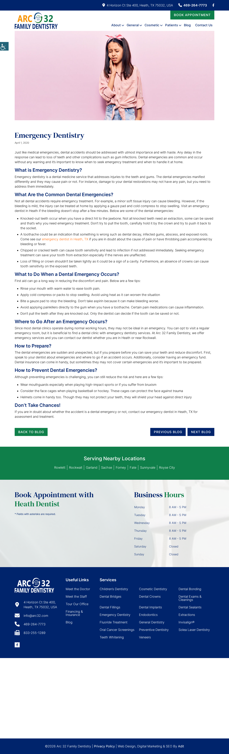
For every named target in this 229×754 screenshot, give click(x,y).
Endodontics (148, 615)
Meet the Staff (76, 596)
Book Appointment (192, 15)
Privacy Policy (104, 746)
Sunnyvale (147, 467)
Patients (171, 25)
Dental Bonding (190, 589)
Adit (181, 746)
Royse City (167, 467)
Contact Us (204, 25)
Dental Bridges (110, 596)
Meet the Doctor (78, 589)
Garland (91, 467)
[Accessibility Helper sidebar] (4, 46)
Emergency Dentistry (115, 615)
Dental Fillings (110, 607)
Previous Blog (168, 432)
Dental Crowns (150, 596)
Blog (187, 25)
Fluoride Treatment (113, 622)
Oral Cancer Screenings (117, 630)
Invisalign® (186, 622)
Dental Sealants (190, 607)
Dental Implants (150, 607)
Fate (133, 467)
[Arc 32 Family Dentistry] (36, 21)
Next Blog (201, 432)
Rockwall (75, 467)
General (133, 25)
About (116, 25)
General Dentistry (151, 622)
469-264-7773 (195, 5)
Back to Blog (31, 432)
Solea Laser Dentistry (194, 630)
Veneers (145, 637)
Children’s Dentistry (114, 589)
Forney (121, 467)
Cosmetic (152, 25)
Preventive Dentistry (154, 630)
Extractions (187, 615)
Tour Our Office (77, 604)
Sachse (106, 467)
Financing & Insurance (74, 613)
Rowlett (59, 467)
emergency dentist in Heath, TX (65, 239)
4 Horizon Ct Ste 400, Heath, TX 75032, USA (140, 5)
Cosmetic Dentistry (153, 589)
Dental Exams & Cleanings (190, 598)
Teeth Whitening (112, 637)
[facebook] (213, 5)
